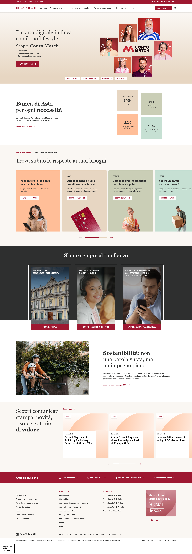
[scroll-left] (80, 237)
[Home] (26, 8)
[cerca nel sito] (175, 8)
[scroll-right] (111, 237)
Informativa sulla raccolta (8, 548)
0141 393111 (117, 540)
